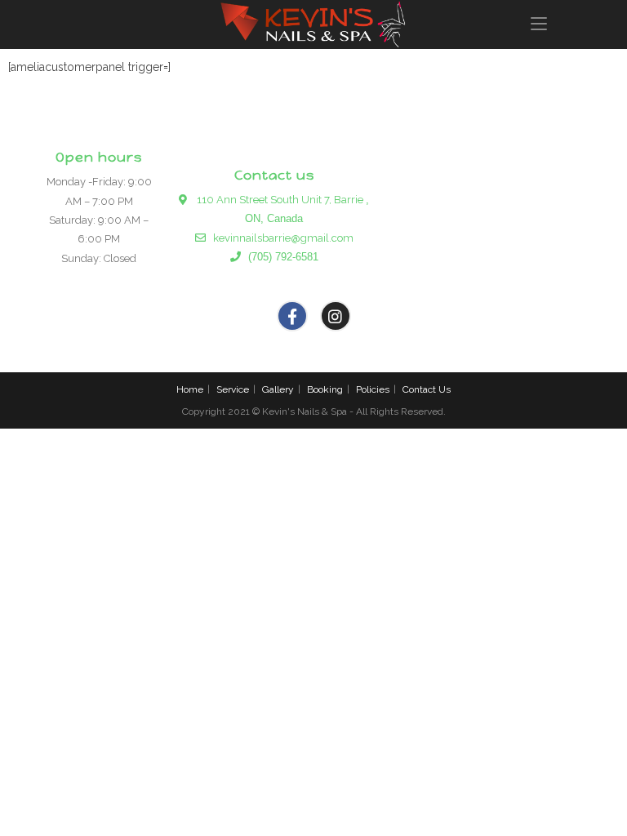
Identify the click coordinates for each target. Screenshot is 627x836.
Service (232, 389)
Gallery (278, 389)
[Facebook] (292, 315)
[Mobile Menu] (539, 24)
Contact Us (426, 389)
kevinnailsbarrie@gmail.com (280, 238)
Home (189, 389)
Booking (325, 389)
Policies (372, 389)
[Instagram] (335, 315)
